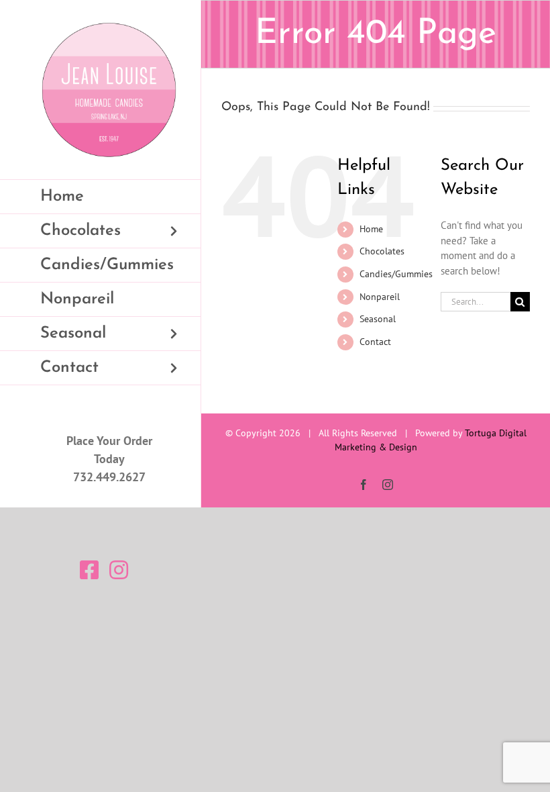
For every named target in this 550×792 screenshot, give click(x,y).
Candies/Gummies (396, 274)
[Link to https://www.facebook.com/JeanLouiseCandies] (89, 570)
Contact (375, 342)
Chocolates (382, 251)
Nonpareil (380, 297)
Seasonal (378, 319)
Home (371, 229)
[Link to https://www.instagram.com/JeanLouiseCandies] (118, 570)
